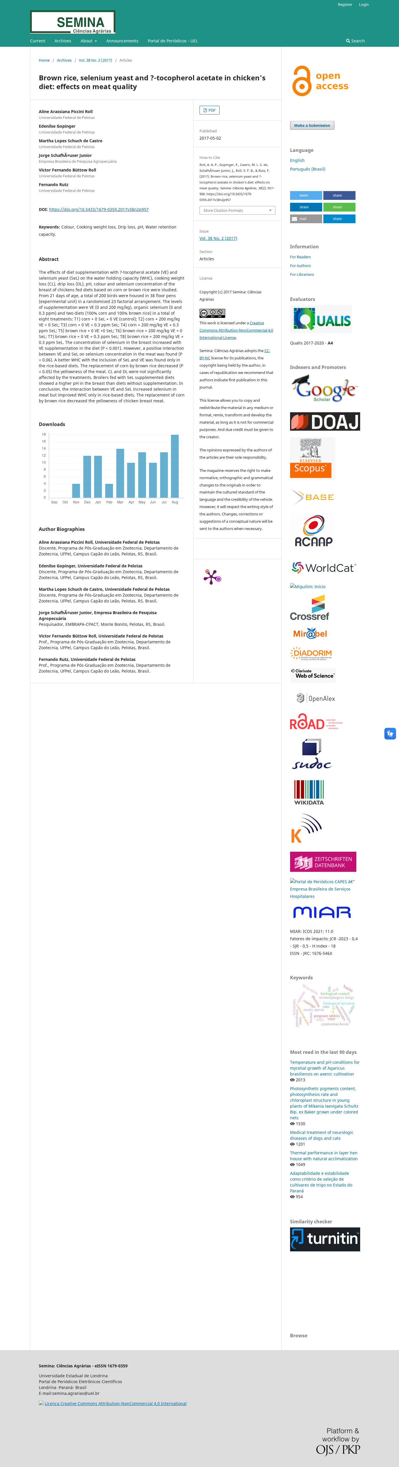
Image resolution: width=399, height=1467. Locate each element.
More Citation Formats (223, 210)
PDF (212, 110)
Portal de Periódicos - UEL (173, 41)
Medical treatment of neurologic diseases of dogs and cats (321, 1135)
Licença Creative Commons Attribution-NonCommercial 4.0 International (116, 1403)
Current (37, 41)
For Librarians (302, 274)
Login (364, 4)
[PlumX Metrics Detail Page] (211, 576)
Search (357, 41)
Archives (63, 41)
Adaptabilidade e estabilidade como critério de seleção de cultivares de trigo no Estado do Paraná (321, 1182)
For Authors (300, 265)
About (87, 41)
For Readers (300, 256)
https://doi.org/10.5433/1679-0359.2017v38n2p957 (99, 209)
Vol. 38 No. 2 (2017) (95, 60)
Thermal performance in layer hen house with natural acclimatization (324, 1155)
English (297, 160)
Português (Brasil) (307, 169)
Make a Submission (312, 125)
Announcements (122, 41)
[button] (306, 195)
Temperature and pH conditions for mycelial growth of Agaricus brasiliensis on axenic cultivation (325, 1068)
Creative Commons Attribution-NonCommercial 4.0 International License (236, 330)
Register (345, 4)
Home (44, 60)
